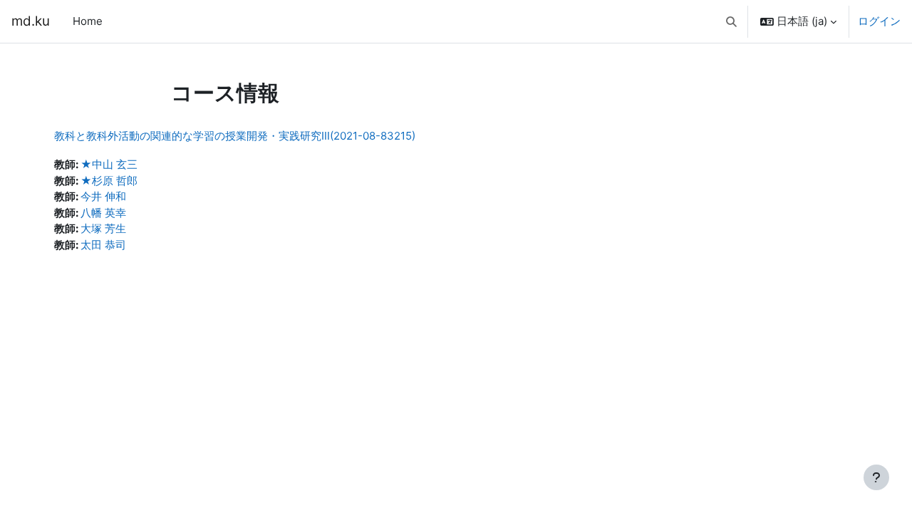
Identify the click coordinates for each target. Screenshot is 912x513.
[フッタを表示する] (876, 477)
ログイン (879, 21)
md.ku (30, 21)
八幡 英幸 (103, 212)
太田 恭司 (103, 245)
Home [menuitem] (88, 21)
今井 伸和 (103, 196)
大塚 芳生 (103, 228)
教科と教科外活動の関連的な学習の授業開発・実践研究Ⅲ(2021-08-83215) (234, 135)
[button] (732, 21)
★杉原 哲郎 (109, 180)
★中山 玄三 (109, 164)
